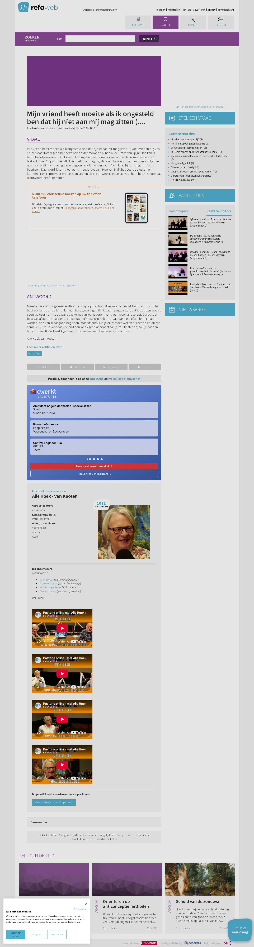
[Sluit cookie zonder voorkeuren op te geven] (85, 904)
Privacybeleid (80, 909)
